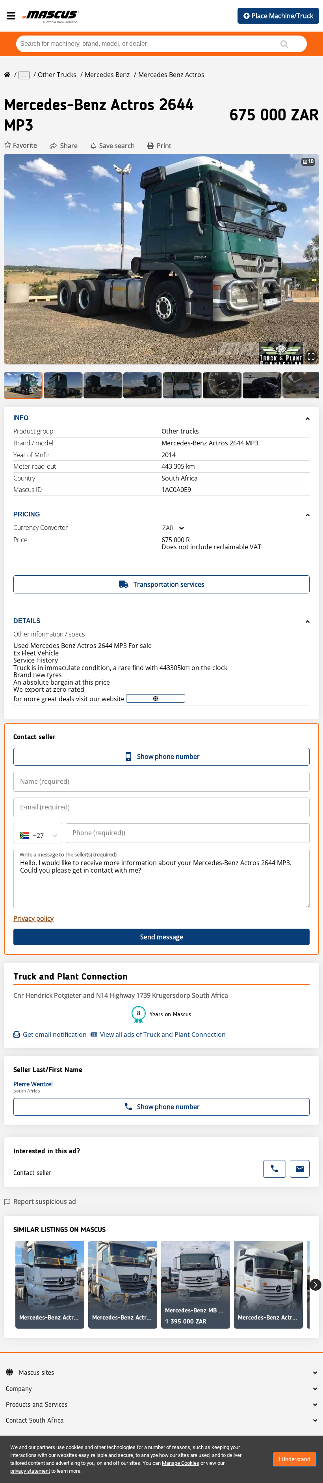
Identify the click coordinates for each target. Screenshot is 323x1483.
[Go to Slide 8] (301, 385)
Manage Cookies (180, 1463)
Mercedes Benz (107, 74)
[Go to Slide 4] (142, 385)
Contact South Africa (35, 1420)
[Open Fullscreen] (311, 356)
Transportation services (169, 584)
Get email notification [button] (55, 1034)
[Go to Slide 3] (103, 385)
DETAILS (27, 621)
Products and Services (36, 1404)
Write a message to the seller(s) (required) (68, 854)
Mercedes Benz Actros (171, 74)
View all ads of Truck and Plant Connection (163, 1034)
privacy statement (30, 1471)
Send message (161, 937)
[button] (20, 145)
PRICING (26, 514)
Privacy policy (33, 918)
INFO (20, 418)
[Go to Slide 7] (262, 385)
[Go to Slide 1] (23, 385)
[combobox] (162, 528)
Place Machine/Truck (282, 15)
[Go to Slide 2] (63, 385)
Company (19, 1389)
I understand (294, 1459)
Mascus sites (36, 1372)
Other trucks (57, 74)
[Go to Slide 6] (222, 385)
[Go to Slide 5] (182, 385)
